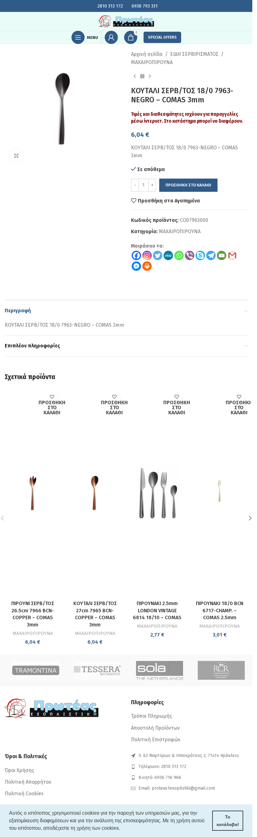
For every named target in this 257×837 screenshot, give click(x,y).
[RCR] (222, 670)
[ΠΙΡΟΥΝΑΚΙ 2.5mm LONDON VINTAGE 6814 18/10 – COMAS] (157, 493)
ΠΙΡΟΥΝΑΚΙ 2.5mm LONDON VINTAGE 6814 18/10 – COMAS (157, 610)
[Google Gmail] (232, 255)
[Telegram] (211, 255)
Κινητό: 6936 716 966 (160, 777)
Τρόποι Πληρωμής (151, 716)
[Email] (221, 255)
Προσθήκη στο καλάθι (188, 185)
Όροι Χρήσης (19, 770)
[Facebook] (136, 255)
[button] (250, 518)
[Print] (147, 266)
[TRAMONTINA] (36, 670)
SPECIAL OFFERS (162, 37)
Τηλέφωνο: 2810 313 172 (162, 766)
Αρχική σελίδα (147, 54)
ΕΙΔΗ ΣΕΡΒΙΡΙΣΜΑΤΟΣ (194, 54)
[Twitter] (157, 255)
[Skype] (200, 255)
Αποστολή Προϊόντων (155, 728)
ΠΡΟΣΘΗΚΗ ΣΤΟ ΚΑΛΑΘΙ (52, 407)
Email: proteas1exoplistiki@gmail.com (177, 788)
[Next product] (150, 76)
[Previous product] (135, 76)
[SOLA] (159, 670)
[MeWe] (168, 255)
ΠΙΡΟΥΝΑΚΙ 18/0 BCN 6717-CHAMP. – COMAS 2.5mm (219, 610)
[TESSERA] (98, 670)
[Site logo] (126, 21)
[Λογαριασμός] (111, 37)
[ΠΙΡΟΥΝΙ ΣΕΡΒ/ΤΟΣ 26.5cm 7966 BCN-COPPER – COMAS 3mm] (33, 493)
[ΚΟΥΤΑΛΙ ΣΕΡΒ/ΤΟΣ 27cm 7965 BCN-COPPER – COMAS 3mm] (95, 493)
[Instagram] (147, 255)
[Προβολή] (16, 155)
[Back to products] (142, 76)
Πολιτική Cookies (24, 794)
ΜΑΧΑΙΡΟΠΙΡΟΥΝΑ (152, 62)
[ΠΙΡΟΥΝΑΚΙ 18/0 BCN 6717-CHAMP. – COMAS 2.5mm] (219, 493)
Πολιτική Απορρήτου (28, 782)
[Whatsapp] (179, 255)
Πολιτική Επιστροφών (156, 740)
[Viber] (189, 255)
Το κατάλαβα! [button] (228, 820)
